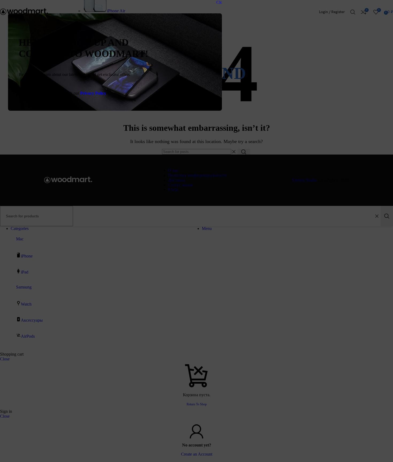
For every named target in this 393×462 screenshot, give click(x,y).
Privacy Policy (93, 93)
